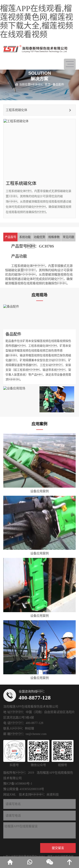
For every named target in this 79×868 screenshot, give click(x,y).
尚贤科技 (53, 794)
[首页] (10, 862)
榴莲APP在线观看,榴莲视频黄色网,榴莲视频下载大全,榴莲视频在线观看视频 (36, 21)
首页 (47, 84)
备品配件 (58, 84)
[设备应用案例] (39, 460)
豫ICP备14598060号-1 (17, 783)
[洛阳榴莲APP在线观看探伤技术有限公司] (35, 49)
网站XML (9, 794)
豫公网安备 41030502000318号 (23, 789)
